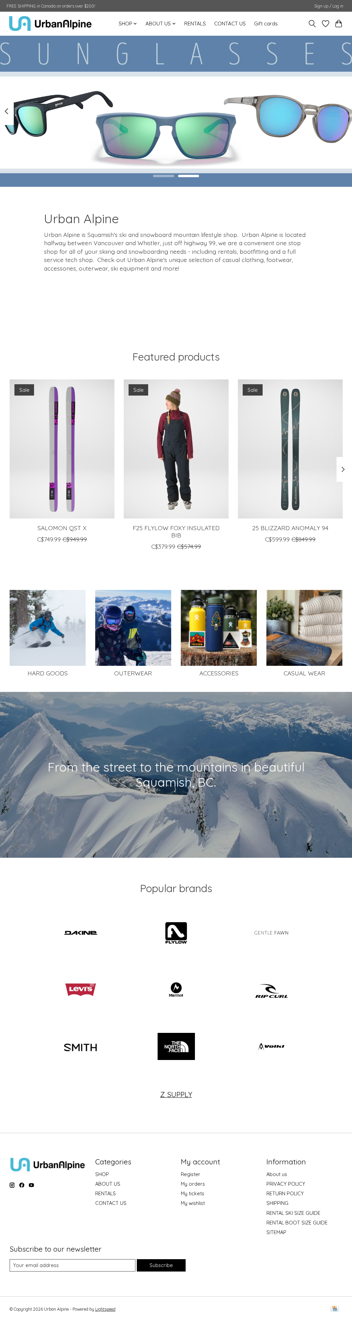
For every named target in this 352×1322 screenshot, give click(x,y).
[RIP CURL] (272, 990)
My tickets (192, 1193)
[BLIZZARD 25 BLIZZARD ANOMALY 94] (290, 448)
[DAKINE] (81, 933)
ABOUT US (107, 1184)
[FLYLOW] (176, 933)
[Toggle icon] (312, 24)
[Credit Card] (334, 1309)
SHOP (102, 1174)
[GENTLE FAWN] (272, 933)
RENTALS (195, 23)
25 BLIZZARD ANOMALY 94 (290, 528)
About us (276, 1174)
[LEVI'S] (81, 990)
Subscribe (161, 1265)
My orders (193, 1184)
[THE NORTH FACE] (176, 1047)
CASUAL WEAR (304, 673)
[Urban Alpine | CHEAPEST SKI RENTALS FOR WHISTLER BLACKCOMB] (50, 23)
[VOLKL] (272, 1047)
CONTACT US (230, 23)
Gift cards (266, 23)
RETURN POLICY (285, 1193)
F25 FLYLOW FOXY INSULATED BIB (176, 531)
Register (190, 1174)
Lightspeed (105, 1309)
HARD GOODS (48, 673)
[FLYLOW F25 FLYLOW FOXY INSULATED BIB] (176, 448)
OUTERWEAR (133, 673)
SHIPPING (277, 1203)
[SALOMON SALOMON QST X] (62, 448)
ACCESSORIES (219, 673)
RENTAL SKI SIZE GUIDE (293, 1213)
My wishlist (193, 1203)
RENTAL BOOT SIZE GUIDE (297, 1222)
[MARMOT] (176, 990)
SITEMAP (276, 1232)
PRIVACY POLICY (285, 1184)
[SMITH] (81, 1047)
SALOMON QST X (61, 528)
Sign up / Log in (328, 6)
